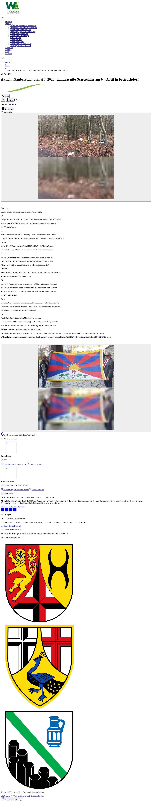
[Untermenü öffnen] (12, 24)
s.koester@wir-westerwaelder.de (15, 464)
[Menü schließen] (2, 18)
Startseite (8, 62)
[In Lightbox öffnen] (76, 157)
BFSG (3, 796)
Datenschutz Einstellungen (13, 800)
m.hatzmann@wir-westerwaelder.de (16, 490)
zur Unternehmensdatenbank (11, 526)
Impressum (25, 796)
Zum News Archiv (29, 435)
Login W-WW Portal (13, 796)
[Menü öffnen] (2, 58)
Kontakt (41, 796)
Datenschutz (33, 796)
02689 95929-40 (35, 464)
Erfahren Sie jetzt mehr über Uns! (12, 507)
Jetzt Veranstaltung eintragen (11, 537)
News (7, 66)
